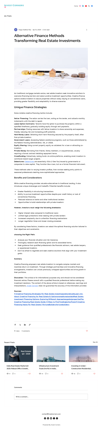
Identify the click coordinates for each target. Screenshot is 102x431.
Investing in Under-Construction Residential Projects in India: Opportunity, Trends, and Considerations (83, 367)
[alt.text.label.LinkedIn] (83, 6)
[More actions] (86, 29)
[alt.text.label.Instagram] (80, 6)
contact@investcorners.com (51, 414)
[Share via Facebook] (15, 325)
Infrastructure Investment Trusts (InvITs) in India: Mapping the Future (49, 367)
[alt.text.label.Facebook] (92, 6)
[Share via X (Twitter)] (20, 325)
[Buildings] (51, 354)
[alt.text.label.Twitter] (89, 6)
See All (95, 342)
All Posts (8, 16)
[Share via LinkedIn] (25, 325)
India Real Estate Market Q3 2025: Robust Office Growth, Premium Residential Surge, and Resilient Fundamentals (17, 367)
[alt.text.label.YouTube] (86, 6)
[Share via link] (30, 325)
